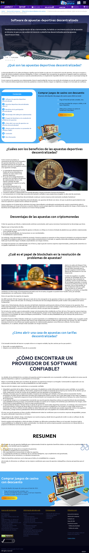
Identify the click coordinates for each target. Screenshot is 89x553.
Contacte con (71, 518)
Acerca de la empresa (73, 514)
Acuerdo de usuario (73, 523)
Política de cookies (73, 528)
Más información (10, 137)
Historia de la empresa (73, 516)
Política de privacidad (74, 525)
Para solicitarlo (66, 115)
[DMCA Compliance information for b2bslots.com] (8, 542)
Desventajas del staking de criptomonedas (18, 114)
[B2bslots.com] (67, 2)
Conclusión (8, 133)
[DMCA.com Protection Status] (7, 536)
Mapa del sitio (71, 521)
